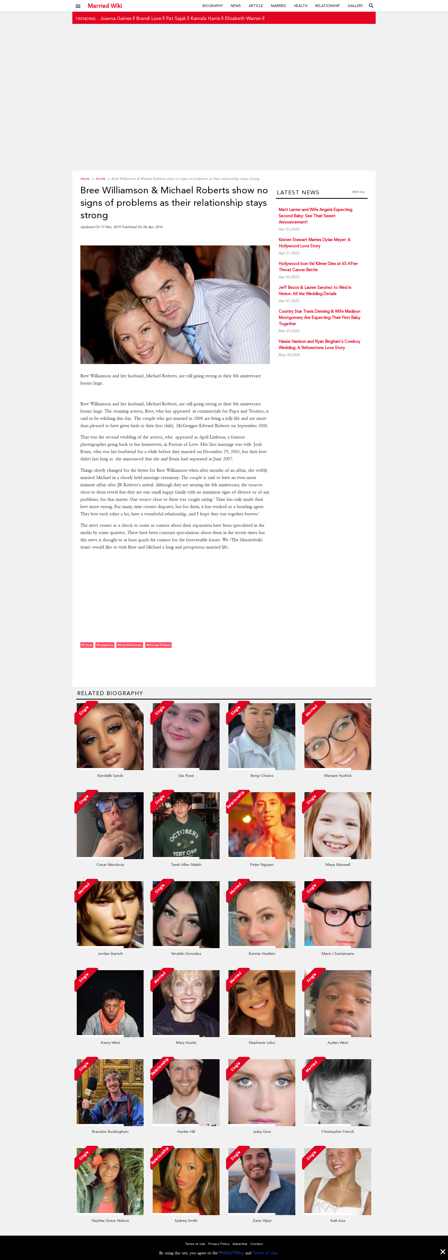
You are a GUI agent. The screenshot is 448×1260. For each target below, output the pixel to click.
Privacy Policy (231, 1252)
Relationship (327, 6)
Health (300, 6)
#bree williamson (129, 645)
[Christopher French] (337, 1124)
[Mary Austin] (186, 1035)
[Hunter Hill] (186, 1124)
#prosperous (104, 645)
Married (278, 6)
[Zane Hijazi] (261, 1213)
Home (84, 179)
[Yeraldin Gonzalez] (186, 946)
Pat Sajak (176, 18)
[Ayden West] (337, 1035)
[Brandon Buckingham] (110, 1124)
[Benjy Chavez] (261, 768)
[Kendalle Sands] (110, 768)
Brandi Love (148, 18)
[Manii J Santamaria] (337, 946)
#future (86, 645)
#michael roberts (158, 645)
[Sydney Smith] (186, 1213)
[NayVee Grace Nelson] (110, 1213)
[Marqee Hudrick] (337, 768)
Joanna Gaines (115, 18)
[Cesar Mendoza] (110, 857)
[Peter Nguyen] (261, 857)
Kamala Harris (205, 18)
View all (358, 192)
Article (256, 6)
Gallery (355, 6)
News (236, 6)
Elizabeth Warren (243, 18)
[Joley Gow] (261, 1124)
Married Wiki (105, 5)
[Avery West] (110, 1035)
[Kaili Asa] (337, 1213)
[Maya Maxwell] (337, 857)
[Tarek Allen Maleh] (186, 857)
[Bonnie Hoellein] (261, 946)
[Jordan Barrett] (110, 946)
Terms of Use (265, 1252)
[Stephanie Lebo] (261, 1035)
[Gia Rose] (186, 768)
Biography (212, 6)
